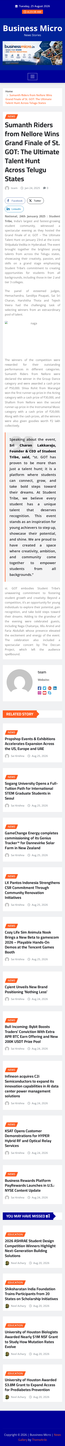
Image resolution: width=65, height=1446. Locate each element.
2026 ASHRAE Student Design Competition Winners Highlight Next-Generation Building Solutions (30, 1248)
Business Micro (32, 28)
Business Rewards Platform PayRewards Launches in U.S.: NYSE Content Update (29, 1185)
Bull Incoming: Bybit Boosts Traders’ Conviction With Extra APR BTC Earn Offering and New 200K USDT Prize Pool (31, 1034)
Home (9, 91)
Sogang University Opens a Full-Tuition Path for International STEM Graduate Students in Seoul (31, 791)
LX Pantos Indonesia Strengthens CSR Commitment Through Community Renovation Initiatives (32, 890)
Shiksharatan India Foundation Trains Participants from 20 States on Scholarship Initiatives (31, 1293)
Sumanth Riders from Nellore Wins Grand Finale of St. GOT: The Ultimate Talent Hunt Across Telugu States (28, 99)
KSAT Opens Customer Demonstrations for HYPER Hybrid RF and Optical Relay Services (28, 1138)
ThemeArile (39, 1440)
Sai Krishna (17, 756)
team (14, 188)
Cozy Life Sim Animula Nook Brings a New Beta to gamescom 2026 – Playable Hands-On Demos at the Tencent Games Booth (32, 942)
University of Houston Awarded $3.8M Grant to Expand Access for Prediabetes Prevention (31, 1384)
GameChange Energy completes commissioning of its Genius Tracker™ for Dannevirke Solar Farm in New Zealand (31, 840)
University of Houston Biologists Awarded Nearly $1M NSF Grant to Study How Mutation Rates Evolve (31, 1339)
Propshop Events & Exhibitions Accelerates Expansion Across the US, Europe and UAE (30, 743)
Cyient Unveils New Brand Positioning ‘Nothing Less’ (26, 989)
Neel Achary (18, 1263)
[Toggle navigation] (32, 76)
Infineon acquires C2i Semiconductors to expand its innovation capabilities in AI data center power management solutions (32, 1086)
